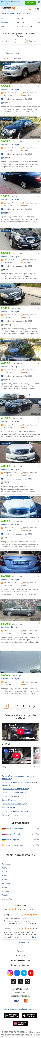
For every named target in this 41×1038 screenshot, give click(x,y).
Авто (13, 13)
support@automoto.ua (20, 996)
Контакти (20, 956)
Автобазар (5, 13)
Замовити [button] (30, 3)
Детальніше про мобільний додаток (20, 1009)
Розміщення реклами (20, 960)
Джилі (19, 13)
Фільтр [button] (9, 41)
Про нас (20, 951)
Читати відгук (31, 923)
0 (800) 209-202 (20, 989)
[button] (39, 8)
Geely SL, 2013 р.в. (10, 199)
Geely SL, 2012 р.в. (10, 89)
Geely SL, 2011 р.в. (10, 256)
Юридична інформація (21, 965)
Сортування (34, 41)
